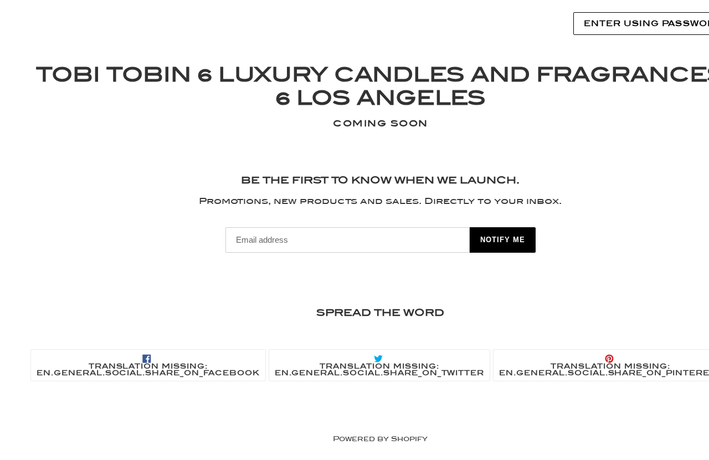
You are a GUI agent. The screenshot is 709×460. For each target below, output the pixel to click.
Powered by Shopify (380, 439)
